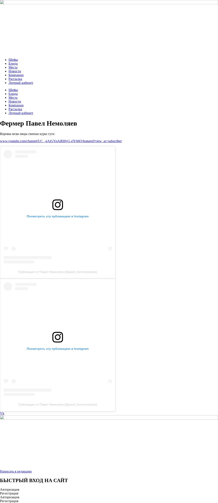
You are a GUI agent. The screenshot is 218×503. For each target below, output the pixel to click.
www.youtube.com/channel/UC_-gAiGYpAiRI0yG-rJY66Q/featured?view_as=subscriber (61, 141)
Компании (16, 75)
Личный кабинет (21, 83)
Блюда (13, 63)
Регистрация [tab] (9, 493)
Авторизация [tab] (9, 489)
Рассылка (15, 79)
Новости (15, 71)
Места (13, 67)
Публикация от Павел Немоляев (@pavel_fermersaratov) (57, 272)
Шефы (13, 60)
